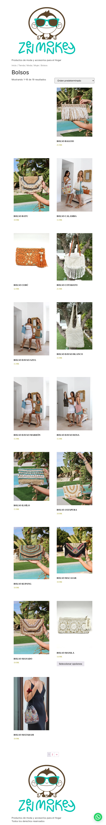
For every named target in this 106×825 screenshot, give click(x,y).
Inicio (14, 65)
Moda (29, 65)
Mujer (36, 65)
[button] (98, 817)
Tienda (21, 65)
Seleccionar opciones (70, 663)
